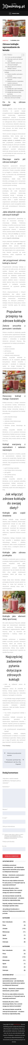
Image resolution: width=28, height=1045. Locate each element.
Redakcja (8, 745)
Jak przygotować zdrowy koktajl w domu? (14, 67)
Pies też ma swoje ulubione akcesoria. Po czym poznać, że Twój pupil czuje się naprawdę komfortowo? (14, 883)
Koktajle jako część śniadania (14, 88)
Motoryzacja (6, 932)
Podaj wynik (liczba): (8, 841)
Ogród (4, 935)
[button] (22, 55)
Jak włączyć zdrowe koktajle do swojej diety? (13, 86)
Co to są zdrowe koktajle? (15, 57)
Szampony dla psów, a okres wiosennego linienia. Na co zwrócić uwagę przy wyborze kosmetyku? (12, 890)
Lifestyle (5, 40)
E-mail (5, 818)
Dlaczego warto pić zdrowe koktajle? (15, 60)
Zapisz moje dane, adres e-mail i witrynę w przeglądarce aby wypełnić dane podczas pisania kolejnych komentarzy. (13, 836)
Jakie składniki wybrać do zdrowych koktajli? (15, 63)
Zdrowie (5, 938)
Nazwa (5, 809)
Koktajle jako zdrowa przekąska (15, 90)
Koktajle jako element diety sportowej (14, 93)
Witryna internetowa (9, 826)
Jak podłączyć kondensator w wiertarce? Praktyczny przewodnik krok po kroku (14, 911)
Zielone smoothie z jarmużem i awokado (15, 75)
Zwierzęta (5, 942)
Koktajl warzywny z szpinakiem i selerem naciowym (15, 82)
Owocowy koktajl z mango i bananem (14, 78)
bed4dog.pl (17, 1024)
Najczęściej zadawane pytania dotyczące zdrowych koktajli (13, 96)
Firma (4, 925)
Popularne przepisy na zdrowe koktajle (13, 71)
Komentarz (6, 786)
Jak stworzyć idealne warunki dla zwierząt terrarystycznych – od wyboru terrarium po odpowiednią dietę (13, 898)
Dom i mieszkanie (8, 922)
